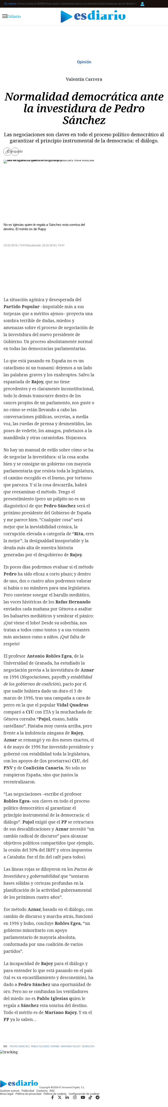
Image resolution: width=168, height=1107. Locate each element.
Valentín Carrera (84, 79)
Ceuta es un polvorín (84, 3)
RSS (52, 1090)
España (55, 1046)
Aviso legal (6, 1093)
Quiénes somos (9, 1090)
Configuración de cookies (84, 1093)
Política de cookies (55, 1093)
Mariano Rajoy (70, 1046)
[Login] (142, 4)
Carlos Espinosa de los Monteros (117, 3)
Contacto (41, 1090)
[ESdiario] (93, 16)
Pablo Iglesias (40, 1046)
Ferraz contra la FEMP (31, 3)
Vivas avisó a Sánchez (58, 3)
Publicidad (28, 1090)
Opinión (84, 62)
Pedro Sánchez (20, 1046)
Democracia (90, 1046)
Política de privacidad (28, 1093)
